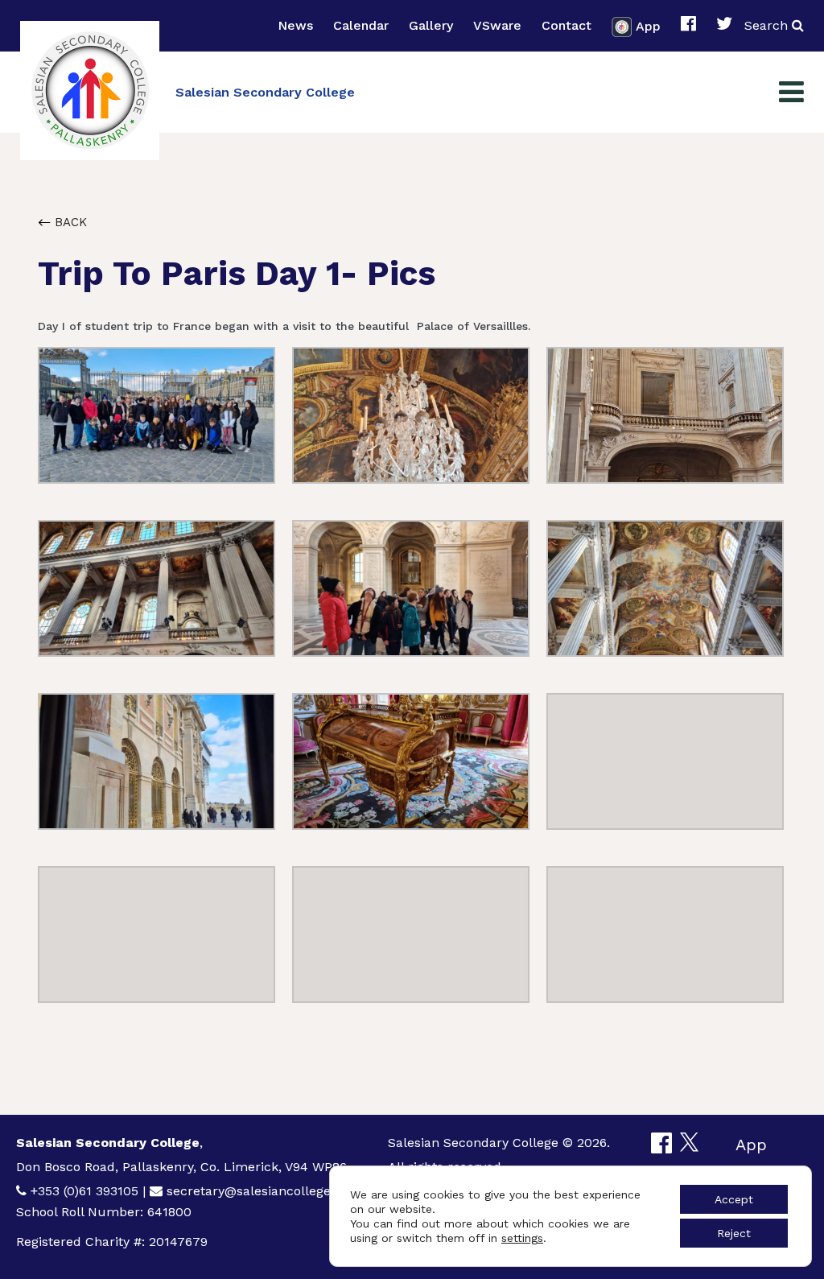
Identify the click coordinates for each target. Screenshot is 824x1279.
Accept (734, 1199)
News (295, 25)
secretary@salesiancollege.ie (255, 1191)
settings (522, 1238)
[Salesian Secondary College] (89, 90)
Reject (734, 1233)
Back (69, 222)
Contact (566, 25)
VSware (497, 25)
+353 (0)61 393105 (84, 1191)
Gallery (431, 25)
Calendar (361, 25)
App (648, 25)
